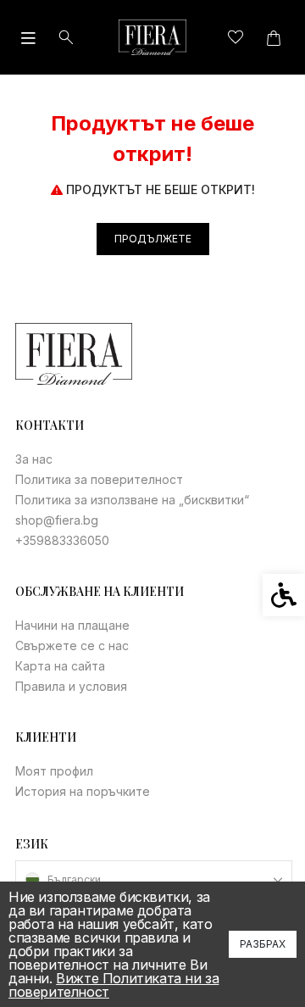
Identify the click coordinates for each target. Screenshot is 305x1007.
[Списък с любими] (235, 38)
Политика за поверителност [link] (99, 479)
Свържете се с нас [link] (72, 645)
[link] (152, 37)
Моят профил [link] (54, 771)
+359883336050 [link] (62, 540)
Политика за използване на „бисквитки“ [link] (132, 499)
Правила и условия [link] (71, 686)
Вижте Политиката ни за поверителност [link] (113, 985)
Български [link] (74, 879)
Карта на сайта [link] (60, 666)
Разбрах (263, 943)
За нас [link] (34, 459)
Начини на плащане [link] (72, 625)
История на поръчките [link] (82, 791)
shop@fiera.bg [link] (56, 520)
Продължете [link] (152, 238)
